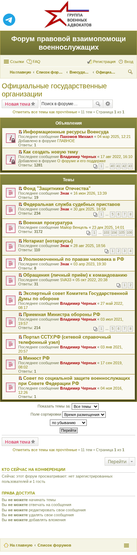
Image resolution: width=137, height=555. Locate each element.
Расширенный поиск (108, 104)
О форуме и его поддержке (81, 161)
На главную (21, 545)
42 (124, 166)
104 (114, 232)
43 (130, 166)
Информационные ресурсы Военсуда (66, 131)
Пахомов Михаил (76, 136)
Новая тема (17, 104)
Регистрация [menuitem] (104, 61)
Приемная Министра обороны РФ (61, 314)
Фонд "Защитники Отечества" (57, 188)
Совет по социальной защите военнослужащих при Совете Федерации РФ (74, 381)
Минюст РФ (36, 358)
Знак (64, 193)
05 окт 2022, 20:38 (91, 280)
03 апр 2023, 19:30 (89, 264)
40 (112, 166)
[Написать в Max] (127, 20)
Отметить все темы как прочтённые (45, 112)
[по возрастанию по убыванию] (68, 423)
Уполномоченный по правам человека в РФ (73, 259)
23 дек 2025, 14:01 (108, 227)
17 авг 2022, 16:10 (116, 156)
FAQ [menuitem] (36, 61)
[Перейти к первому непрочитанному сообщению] (20, 132)
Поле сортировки (46, 414)
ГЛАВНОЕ (66, 141)
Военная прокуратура (47, 222)
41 (118, 166)
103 (106, 232)
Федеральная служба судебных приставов (71, 204)
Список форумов (54, 545)
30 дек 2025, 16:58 (89, 209)
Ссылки (17, 61)
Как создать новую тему (50, 151)
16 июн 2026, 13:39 (90, 193)
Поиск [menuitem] (131, 73)
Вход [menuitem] (128, 61)
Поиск (98, 104)
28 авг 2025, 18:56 (89, 246)
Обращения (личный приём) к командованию (75, 275)
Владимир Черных (78, 156)
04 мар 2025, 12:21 (114, 136)
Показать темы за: (55, 406)
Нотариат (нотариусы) (48, 241)
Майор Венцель (74, 227)
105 (121, 232)
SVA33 (65, 280)
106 (129, 232)
